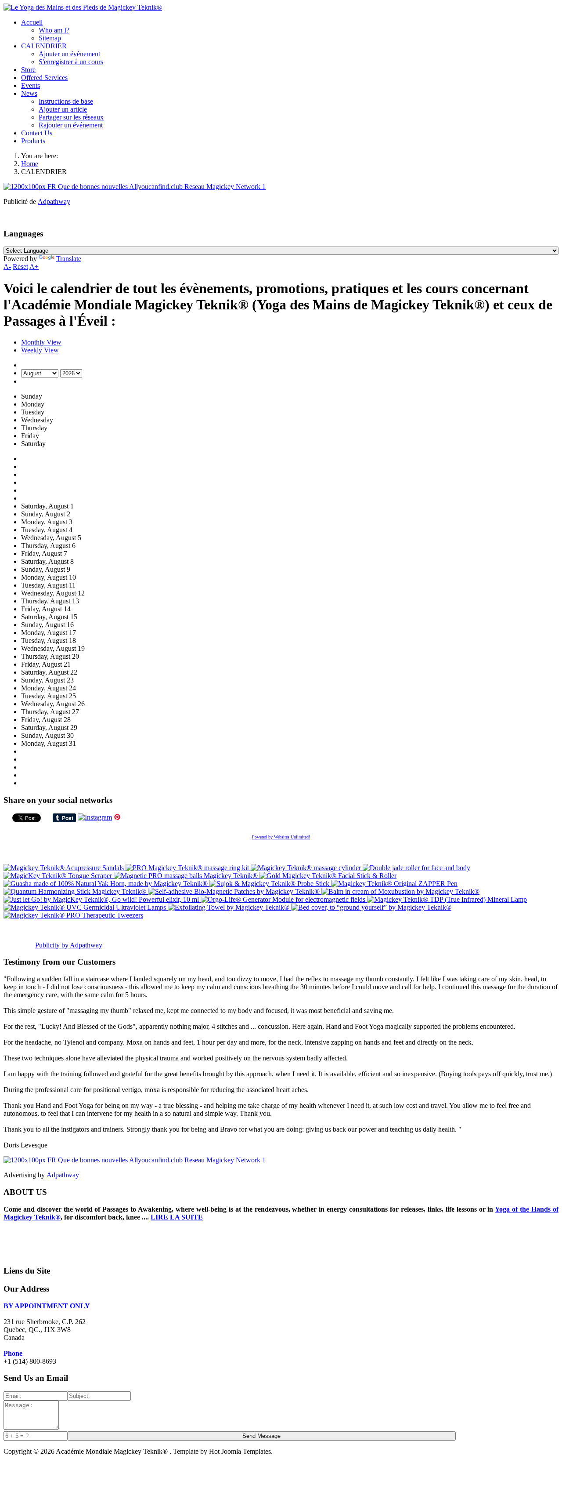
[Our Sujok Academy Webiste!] (135, 1160)
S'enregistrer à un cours (71, 61)
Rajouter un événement (71, 125)
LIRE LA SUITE (177, 1217)
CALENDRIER (44, 46)
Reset (20, 266)
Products (33, 141)
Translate (68, 258)
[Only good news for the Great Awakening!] (135, 186)
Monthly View (41, 342)
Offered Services (44, 77)
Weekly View (40, 350)
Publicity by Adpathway (68, 945)
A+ (34, 266)
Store (28, 69)
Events (30, 85)
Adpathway (54, 201)
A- (7, 266)
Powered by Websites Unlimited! (281, 837)
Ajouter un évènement (69, 54)
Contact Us (36, 133)
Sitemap (50, 38)
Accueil (32, 22)
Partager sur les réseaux (71, 117)
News (29, 93)
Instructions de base (66, 101)
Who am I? (54, 30)
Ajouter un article (63, 109)
